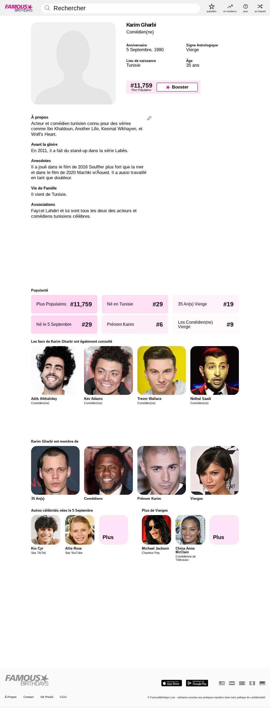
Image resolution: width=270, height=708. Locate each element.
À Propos (11, 697)
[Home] (69, 680)
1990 (158, 49)
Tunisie (133, 65)
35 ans (192, 65)
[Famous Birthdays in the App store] (172, 683)
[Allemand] (262, 683)
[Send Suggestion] (149, 118)
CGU (63, 697)
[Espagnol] (232, 683)
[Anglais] (222, 683)
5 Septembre (138, 49)
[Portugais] (242, 683)
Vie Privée (46, 697)
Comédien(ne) (140, 32)
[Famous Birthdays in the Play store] (197, 683)
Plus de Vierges (155, 510)
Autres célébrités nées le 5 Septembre (62, 510)
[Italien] (252, 683)
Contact (28, 697)
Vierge (192, 49)
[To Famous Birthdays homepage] (18, 8)
